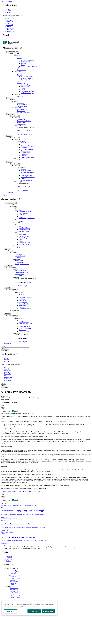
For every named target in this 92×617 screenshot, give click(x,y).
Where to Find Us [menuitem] (26, 152)
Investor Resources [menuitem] (26, 180)
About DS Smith (15, 578)
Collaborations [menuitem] (21, 124)
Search (8, 39)
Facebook (9, 556)
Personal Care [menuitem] (21, 111)
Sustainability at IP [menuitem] (22, 119)
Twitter (8, 561)
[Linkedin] (15, 411)
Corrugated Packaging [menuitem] (27, 60)
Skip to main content (6, 1)
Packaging (13, 570)
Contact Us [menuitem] (9, 192)
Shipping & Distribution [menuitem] (24, 112)
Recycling (13, 573)
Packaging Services (15, 572)
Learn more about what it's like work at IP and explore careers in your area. (22, 491)
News (8, 9)
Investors (12, 580)
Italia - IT (9, 23)
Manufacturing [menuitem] (21, 109)
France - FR (9, 21)
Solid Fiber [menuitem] (24, 63)
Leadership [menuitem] (24, 147)
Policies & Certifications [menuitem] (24, 121)
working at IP (61, 421)
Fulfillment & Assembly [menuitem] (27, 91)
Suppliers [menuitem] (23, 155)
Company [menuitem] (9, 136)
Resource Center (14, 597)
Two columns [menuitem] (14, 99)
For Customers (14, 588)
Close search (4, 350)
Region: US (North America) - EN (12, 15)
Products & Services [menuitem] (12, 51)
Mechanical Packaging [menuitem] (27, 93)
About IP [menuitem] (23, 142)
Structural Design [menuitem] (26, 85)
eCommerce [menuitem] (20, 103)
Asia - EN (9, 20)
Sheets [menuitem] (23, 65)
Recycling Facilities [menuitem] (26, 80)
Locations (9, 12)
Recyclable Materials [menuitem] (27, 78)
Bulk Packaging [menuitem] (25, 61)
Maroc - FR (9, 29)
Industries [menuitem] (9, 98)
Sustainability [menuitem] (10, 114)
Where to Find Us (15, 596)
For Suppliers (14, 593)
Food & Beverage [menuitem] (22, 104)
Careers (8, 10)
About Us (13, 576)
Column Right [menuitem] (18, 181)
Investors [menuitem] (9, 162)
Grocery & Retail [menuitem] (22, 106)
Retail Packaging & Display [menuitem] (29, 66)
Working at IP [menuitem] (25, 154)
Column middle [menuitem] (18, 71)
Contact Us (13, 594)
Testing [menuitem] (23, 89)
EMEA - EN (10, 18)
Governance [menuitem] (24, 178)
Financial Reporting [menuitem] (26, 175)
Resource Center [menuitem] (25, 151)
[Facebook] (13, 411)
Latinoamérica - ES (11, 31)
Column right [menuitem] (17, 94)
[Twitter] (17, 411)
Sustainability (14, 581)
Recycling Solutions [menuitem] (26, 76)
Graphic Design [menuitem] (25, 86)
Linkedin (9, 559)
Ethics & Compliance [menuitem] (27, 149)
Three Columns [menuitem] (14, 53)
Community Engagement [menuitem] (28, 146)
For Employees (14, 589)
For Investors (14, 591)
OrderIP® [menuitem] (20, 96)
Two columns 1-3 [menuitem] (15, 116)
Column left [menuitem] (17, 55)
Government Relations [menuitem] (27, 157)
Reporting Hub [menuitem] (21, 122)
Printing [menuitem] (23, 88)
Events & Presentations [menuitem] (27, 172)
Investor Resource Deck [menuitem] (27, 177)
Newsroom (13, 583)
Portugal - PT (10, 28)
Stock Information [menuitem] (26, 170)
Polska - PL (9, 25)
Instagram (9, 557)
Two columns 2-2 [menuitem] (15, 138)
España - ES (9, 26)
